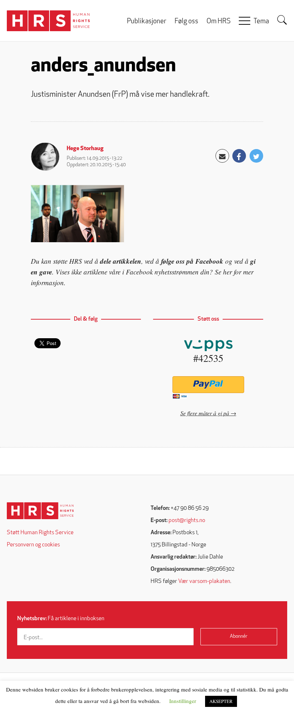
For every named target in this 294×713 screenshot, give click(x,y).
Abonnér (238, 636)
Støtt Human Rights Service (40, 533)
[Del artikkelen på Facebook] (239, 156)
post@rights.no (187, 520)
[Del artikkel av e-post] (222, 156)
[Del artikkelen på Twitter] (256, 156)
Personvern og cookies (33, 545)
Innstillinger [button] (182, 700)
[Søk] (282, 20)
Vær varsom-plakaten (204, 581)
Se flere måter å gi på (204, 413)
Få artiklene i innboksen (60, 619)
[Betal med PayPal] (208, 384)
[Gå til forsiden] (40, 510)
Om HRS (219, 21)
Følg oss (186, 21)
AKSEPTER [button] (221, 701)
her (227, 271)
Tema (261, 21)
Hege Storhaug (85, 149)
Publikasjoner (146, 21)
